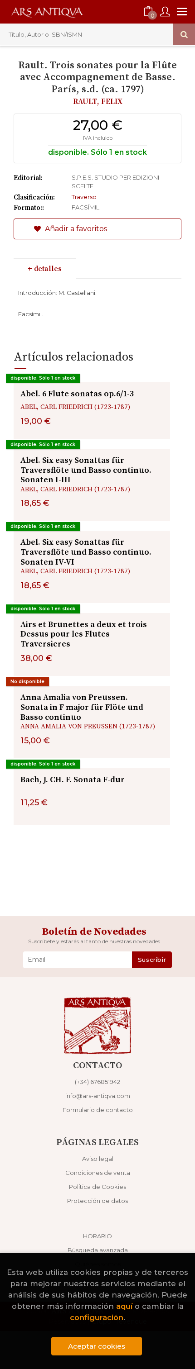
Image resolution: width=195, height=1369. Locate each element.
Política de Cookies (97, 1186)
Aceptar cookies (96, 1346)
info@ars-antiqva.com (97, 1095)
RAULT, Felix (97, 102)
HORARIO (97, 1236)
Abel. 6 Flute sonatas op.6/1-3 (77, 394)
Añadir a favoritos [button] (75, 228)
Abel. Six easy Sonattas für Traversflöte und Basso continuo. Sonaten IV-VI (85, 552)
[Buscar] (184, 34)
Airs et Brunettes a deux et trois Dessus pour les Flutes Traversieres (83, 634)
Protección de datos (97, 1200)
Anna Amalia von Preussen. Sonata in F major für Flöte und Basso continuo (81, 707)
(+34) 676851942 (97, 1081)
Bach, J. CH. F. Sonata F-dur (72, 780)
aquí (124, 1306)
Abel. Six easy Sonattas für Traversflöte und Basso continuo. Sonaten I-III (85, 470)
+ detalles (45, 268)
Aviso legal (97, 1158)
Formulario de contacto (98, 1109)
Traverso (84, 196)
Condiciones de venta (97, 1172)
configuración (96, 1317)
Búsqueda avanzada (98, 1250)
